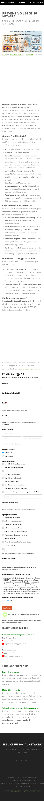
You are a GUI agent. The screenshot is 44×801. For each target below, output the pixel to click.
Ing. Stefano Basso (8, 783)
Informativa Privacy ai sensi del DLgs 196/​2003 (16, 574)
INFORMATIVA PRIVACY (32, 791)
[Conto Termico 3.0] (26, 761)
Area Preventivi (16, 55)
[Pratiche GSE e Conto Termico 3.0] (21, 761)
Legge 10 (29, 55)
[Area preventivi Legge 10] (5, 614)
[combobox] (22, 387)
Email (7, 403)
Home (4, 55)
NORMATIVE (16, 791)
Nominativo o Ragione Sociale (14, 393)
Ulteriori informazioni (8, 558)
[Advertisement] (22, 79)
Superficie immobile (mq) (10, 502)
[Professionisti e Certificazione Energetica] (16, 761)
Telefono (8, 415)
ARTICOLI (6, 791)
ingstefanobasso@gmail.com (29, 369)
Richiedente (9, 383)
